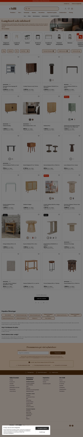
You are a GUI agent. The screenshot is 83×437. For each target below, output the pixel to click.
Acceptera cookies (42, 428)
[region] (26, 430)
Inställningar (42, 432)
